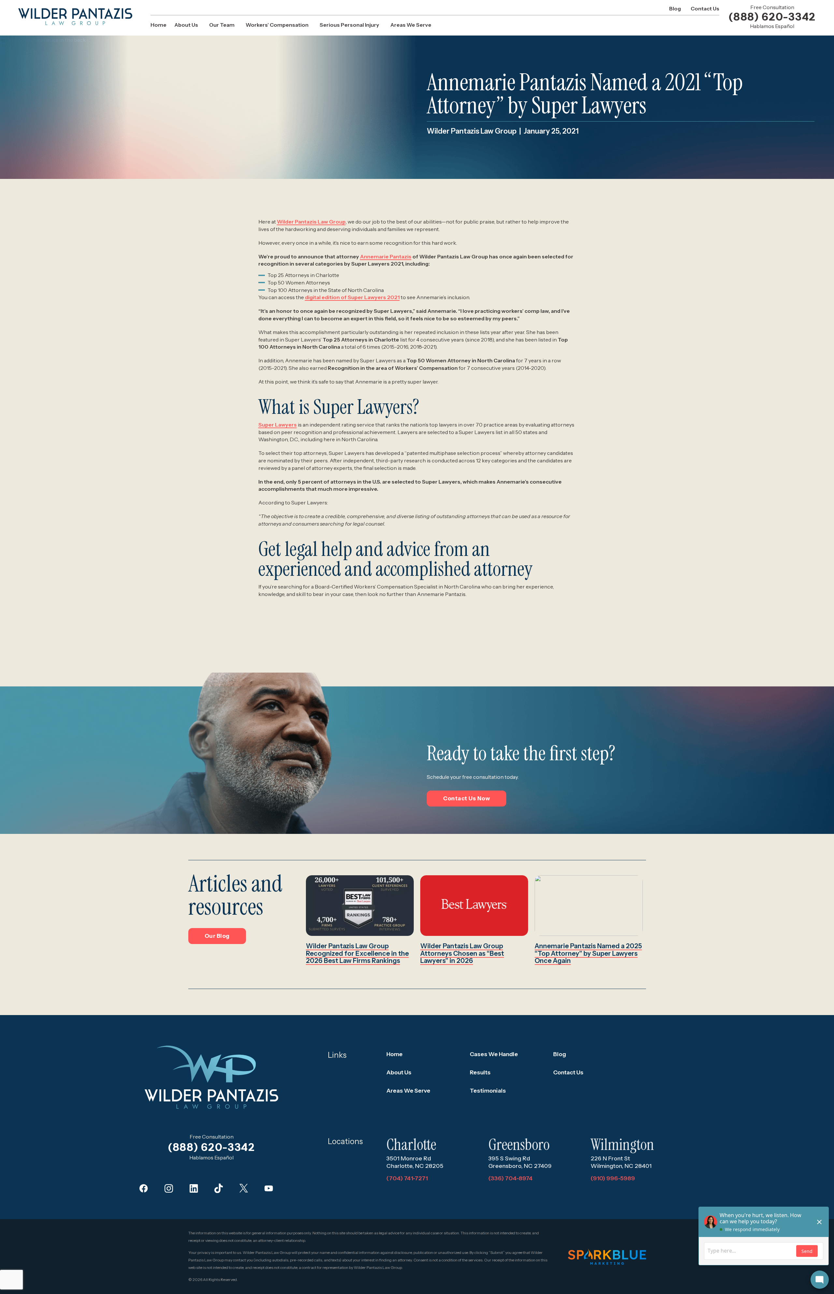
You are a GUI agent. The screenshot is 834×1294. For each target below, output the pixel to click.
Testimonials (488, 1090)
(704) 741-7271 (407, 1178)
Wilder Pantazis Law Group (311, 221)
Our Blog (217, 936)
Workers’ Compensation (277, 25)
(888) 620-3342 (772, 16)
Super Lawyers (277, 424)
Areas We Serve (410, 25)
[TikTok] (218, 1188)
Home (158, 25)
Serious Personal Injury (349, 25)
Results (480, 1072)
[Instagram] (169, 1188)
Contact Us (705, 8)
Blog (675, 8)
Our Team (222, 25)
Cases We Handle (494, 1054)
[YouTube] (269, 1188)
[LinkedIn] (194, 1188)
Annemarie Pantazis (385, 256)
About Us (186, 25)
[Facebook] (143, 1188)
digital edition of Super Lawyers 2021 (352, 297)
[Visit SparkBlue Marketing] (607, 1256)
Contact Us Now (466, 798)
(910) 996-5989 (613, 1178)
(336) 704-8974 (510, 1178)
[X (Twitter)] (243, 1188)
